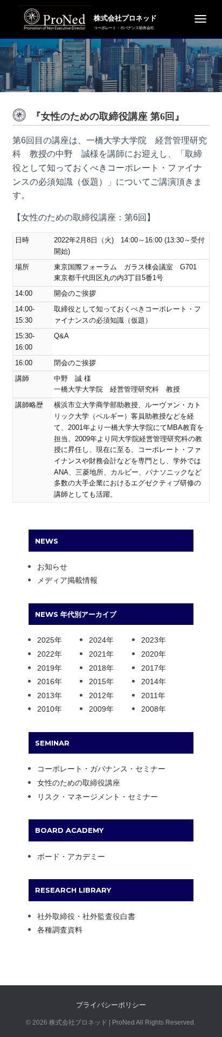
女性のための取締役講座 (78, 782)
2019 (45, 668)
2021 (97, 654)
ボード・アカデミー (71, 856)
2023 (149, 640)
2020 (149, 654)
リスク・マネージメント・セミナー (97, 796)
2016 (45, 681)
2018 (97, 668)
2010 (45, 709)
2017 (149, 668)
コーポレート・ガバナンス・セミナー (101, 768)
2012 (97, 695)
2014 (149, 681)
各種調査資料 (59, 929)
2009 (97, 709)
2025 (45, 640)
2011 (149, 695)
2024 (97, 640)
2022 (45, 654)
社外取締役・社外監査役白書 (86, 916)
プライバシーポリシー (111, 1005)
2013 (45, 695)
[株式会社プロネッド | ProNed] (52, 18)
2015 (97, 681)
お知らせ (52, 566)
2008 (149, 709)
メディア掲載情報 (67, 580)
